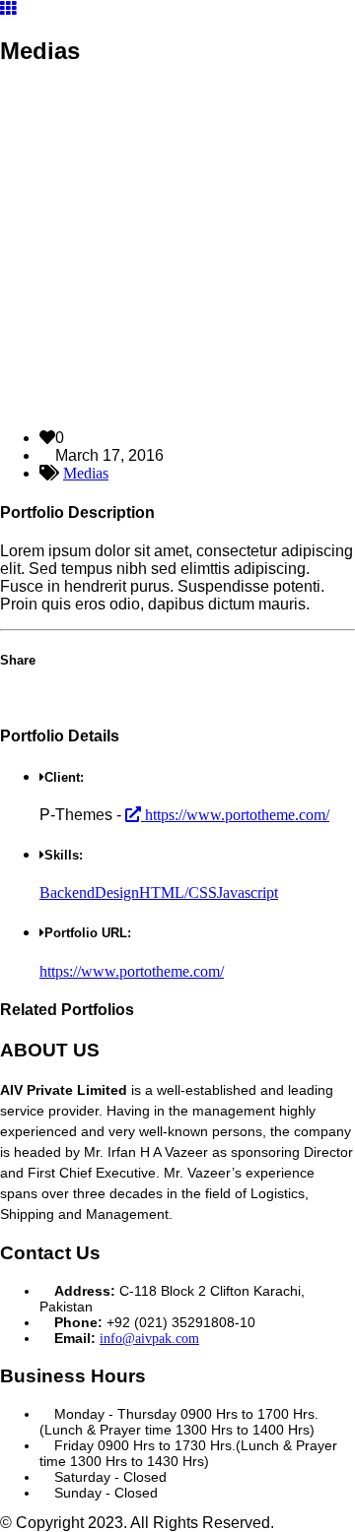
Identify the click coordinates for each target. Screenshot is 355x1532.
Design (117, 892)
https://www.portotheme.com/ (235, 814)
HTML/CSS (178, 892)
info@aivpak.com (149, 1338)
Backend (67, 892)
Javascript (247, 892)
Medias (85, 473)
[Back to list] (8, 8)
